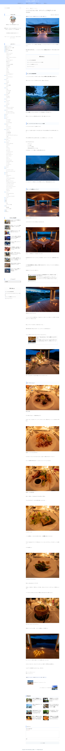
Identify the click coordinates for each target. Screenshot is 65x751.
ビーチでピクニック (30, 673)
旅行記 (45, 3)
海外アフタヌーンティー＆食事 (38, 16)
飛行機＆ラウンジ (20, 3)
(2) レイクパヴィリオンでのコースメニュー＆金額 (35, 62)
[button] (20, 8)
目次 (40, 56)
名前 (26, 738)
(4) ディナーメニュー (31, 66)
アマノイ (45, 16)
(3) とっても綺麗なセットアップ (33, 64)
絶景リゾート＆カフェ (30, 3)
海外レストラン (39, 3)
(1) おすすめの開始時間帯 (32, 60)
